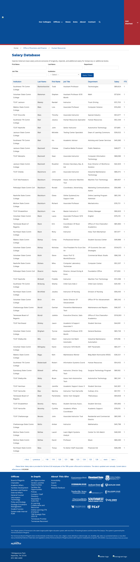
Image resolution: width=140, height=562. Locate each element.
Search (53, 483)
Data (75, 22)
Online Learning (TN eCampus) (39, 511)
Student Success (17, 509)
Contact (92, 22)
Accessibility (55, 480)
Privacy (54, 485)
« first (26, 459)
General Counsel (17, 495)
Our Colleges (45, 22)
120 (59, 459)
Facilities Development (19, 488)
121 (66, 459)
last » (114, 459)
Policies (34, 492)
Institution (51, 71)
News (68, 22)
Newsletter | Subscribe (36, 500)
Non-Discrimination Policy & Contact (117, 538)
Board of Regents (17, 480)
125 (90, 459)
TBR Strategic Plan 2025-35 (38, 515)
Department (88, 64)
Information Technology (15, 498)
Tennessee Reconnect (39, 521)
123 (77, 459)
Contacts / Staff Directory (37, 495)
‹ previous (36, 459)
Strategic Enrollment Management (19, 505)
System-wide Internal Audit (19, 512)
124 (84, 459)
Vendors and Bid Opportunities (37, 484)
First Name (15, 64)
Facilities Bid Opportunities (36, 488)
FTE (125, 81)
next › (106, 459)
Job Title (15, 71)
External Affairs (17, 493)
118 (47, 459)
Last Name (51, 64)
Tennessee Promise (38, 519)
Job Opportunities (38, 480)
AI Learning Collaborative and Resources (38, 505)
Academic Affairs (17, 485)
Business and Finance (19, 490)
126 (96, 459)
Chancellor (15, 483)
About (83, 22)
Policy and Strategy (18, 502)
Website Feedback (58, 488)
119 (53, 459)
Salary (116, 81)
